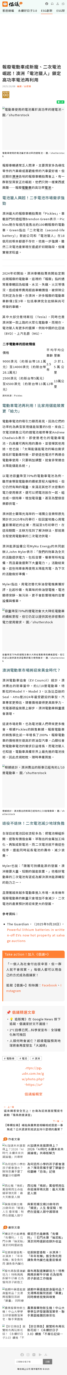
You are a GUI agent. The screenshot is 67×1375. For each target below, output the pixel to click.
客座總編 (8, 10)
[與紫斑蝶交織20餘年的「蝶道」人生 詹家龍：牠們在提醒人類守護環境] (14, 1210)
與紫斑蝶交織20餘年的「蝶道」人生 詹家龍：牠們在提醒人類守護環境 (44, 1208)
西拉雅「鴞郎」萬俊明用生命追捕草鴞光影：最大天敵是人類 (46, 1189)
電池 (24, 1058)
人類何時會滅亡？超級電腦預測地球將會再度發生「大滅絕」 (35, 1043)
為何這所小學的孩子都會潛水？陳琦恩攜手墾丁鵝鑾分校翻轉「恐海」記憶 (46, 1167)
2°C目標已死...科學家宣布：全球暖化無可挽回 (35, 1032)
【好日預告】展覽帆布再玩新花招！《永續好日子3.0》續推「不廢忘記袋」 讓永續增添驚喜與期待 (46, 1330)
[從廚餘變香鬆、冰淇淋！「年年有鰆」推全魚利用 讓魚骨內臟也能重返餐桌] (14, 1258)
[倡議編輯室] (33, 1076)
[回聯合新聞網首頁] (4, 4)
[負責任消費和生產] (5, 95)
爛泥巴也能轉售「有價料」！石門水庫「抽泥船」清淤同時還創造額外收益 (46, 1237)
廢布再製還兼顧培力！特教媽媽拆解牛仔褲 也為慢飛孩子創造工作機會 (46, 1274)
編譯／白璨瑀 (24, 86)
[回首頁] (12, 4)
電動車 (10, 1058)
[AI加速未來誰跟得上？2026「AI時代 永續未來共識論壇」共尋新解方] (14, 1151)
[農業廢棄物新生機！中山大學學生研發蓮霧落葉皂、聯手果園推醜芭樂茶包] (14, 1313)
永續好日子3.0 (27, 10)
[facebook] (46, 3)
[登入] (57, 3)
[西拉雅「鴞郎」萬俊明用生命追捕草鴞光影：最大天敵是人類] (14, 1191)
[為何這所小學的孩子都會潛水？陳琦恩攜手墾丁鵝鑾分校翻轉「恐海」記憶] (14, 1169)
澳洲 (37, 1058)
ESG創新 (47, 10)
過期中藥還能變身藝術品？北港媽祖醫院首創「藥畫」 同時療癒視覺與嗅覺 (46, 1293)
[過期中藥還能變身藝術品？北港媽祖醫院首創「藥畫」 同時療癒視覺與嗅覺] (14, 1295)
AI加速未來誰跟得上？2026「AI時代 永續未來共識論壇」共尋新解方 (45, 1149)
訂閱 (47, 1361)
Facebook (49, 985)
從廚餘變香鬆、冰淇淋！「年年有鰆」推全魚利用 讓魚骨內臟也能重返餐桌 (44, 1256)
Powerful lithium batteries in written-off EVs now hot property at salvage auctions (36, 935)
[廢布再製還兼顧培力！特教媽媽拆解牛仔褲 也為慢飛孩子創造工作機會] (14, 1276)
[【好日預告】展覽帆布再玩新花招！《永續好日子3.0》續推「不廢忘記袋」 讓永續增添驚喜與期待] (14, 1332)
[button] (63, 3)
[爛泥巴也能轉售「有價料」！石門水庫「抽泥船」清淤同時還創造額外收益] (14, 1239)
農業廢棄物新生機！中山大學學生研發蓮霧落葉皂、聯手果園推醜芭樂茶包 (46, 1311)
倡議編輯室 (34, 1093)
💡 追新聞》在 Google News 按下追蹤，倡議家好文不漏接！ (35, 1021)
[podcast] (52, 3)
